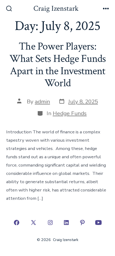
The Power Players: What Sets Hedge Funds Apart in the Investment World (57, 64)
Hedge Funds (70, 113)
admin (42, 101)
